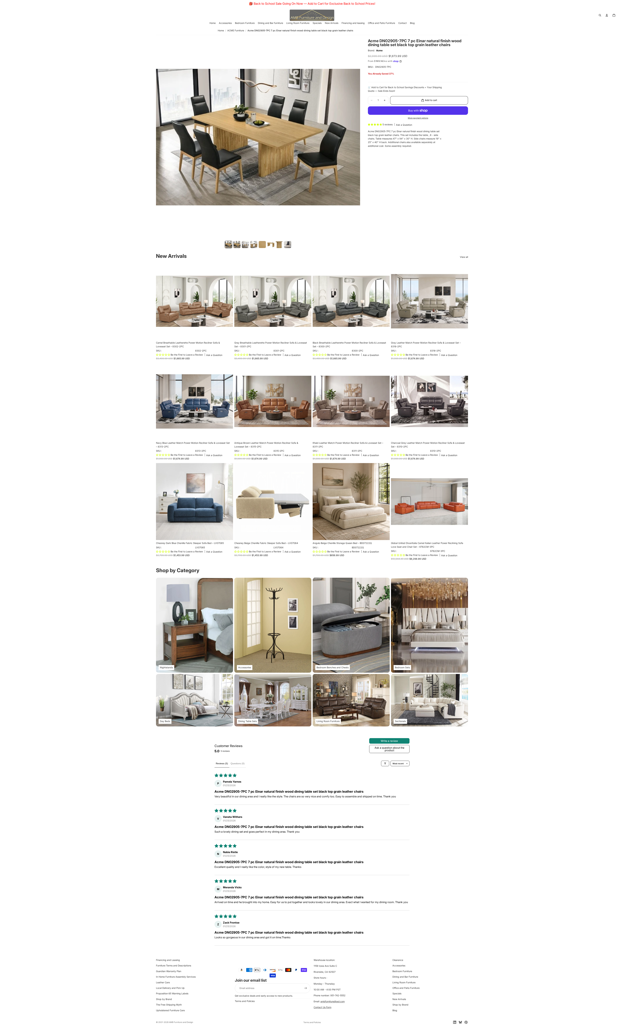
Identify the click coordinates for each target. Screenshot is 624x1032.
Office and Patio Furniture (406, 988)
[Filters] (385, 763)
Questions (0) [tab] (238, 763)
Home (221, 30)
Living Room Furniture (404, 982)
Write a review (389, 741)
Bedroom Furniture (402, 971)
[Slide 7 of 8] (279, 244)
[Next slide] (228, 301)
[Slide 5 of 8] (262, 244)
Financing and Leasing (168, 960)
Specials (396, 993)
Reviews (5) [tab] (222, 763)
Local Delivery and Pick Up (170, 988)
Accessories (398, 965)
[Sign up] (305, 988)
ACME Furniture (235, 30)
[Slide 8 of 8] (287, 244)
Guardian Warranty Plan (168, 971)
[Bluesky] (460, 1022)
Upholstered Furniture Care (170, 1010)
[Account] (606, 15)
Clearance (397, 960)
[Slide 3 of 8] (245, 244)
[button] (375, 124)
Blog (394, 1010)
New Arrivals (399, 999)
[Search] (600, 15)
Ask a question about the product (389, 749)
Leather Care (163, 982)
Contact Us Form (322, 1007)
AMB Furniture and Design (181, 1022)
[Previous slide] (161, 301)
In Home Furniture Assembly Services (176, 976)
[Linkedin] (455, 1022)
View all (464, 257)
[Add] (228, 335)
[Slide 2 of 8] (236, 244)
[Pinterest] (466, 1022)
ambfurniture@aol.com (332, 1001)
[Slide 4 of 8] (253, 244)
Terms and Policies (245, 1001)
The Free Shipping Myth (169, 1004)
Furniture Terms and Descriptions (173, 965)
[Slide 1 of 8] (228, 244)
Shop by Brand (164, 999)
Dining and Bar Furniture (405, 976)
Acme (379, 50)
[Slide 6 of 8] (270, 244)
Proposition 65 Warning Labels (172, 993)
